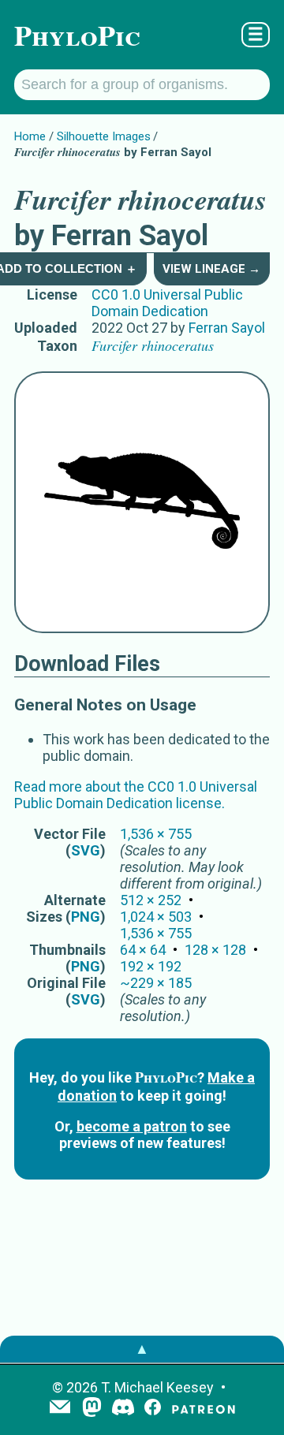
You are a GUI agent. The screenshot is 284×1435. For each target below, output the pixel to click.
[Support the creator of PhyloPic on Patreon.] (203, 1408)
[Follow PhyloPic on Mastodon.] (92, 1408)
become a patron (132, 1126)
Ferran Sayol (227, 327)
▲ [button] (142, 1348)
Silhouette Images (104, 136)
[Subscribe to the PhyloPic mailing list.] (60, 1408)
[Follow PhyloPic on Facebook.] (152, 1408)
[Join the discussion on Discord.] (123, 1408)
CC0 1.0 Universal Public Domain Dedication (167, 302)
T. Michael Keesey (157, 1387)
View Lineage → (211, 269)
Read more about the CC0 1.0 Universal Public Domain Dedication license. (135, 794)
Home (30, 136)
